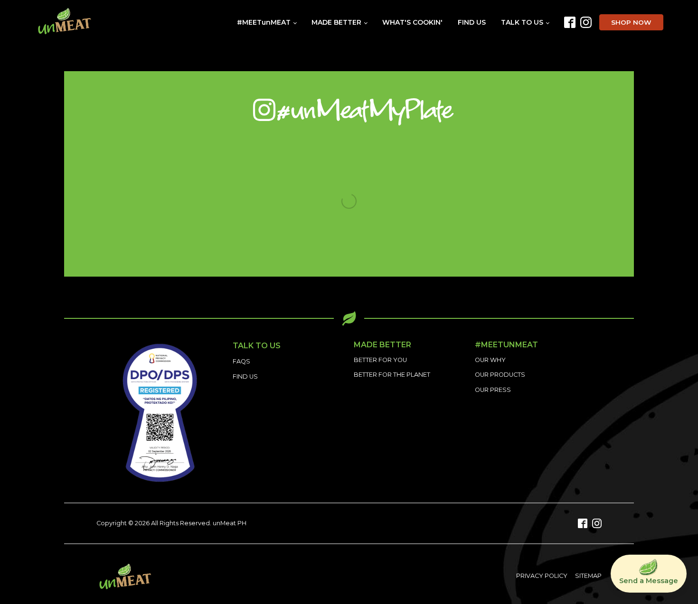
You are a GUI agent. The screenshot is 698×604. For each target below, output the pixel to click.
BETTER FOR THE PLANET (392, 374)
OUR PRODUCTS (500, 374)
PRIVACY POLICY (541, 575)
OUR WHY (490, 359)
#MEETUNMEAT (506, 345)
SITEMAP (588, 575)
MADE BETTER (336, 22)
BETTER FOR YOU (380, 359)
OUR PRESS (493, 389)
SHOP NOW (631, 22)
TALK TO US (522, 22)
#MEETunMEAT (264, 22)
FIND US (472, 22)
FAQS (241, 361)
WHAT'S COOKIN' (412, 22)
